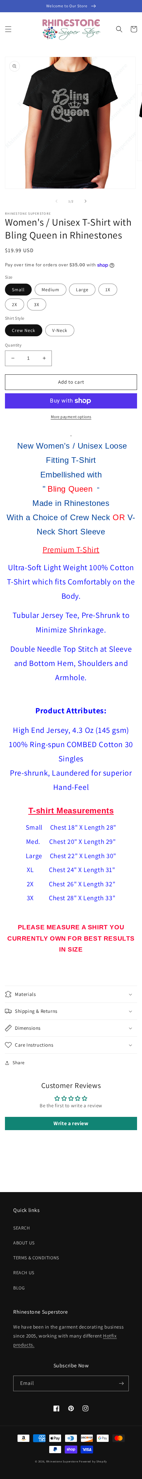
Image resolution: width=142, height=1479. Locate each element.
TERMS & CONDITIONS (36, 1258)
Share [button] (19, 1063)
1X (107, 290)
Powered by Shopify (93, 1461)
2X (14, 304)
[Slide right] (85, 201)
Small (18, 290)
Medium (50, 290)
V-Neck (59, 330)
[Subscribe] (121, 1383)
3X (36, 304)
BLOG (19, 1288)
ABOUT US (24, 1243)
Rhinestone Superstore (62, 1461)
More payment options (71, 416)
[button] (8, 29)
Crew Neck (23, 330)
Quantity (13, 345)
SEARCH (21, 1228)
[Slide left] (56, 201)
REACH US (23, 1273)
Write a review (70, 1123)
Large (82, 290)
